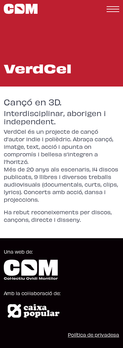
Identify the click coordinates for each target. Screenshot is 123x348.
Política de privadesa (93, 334)
